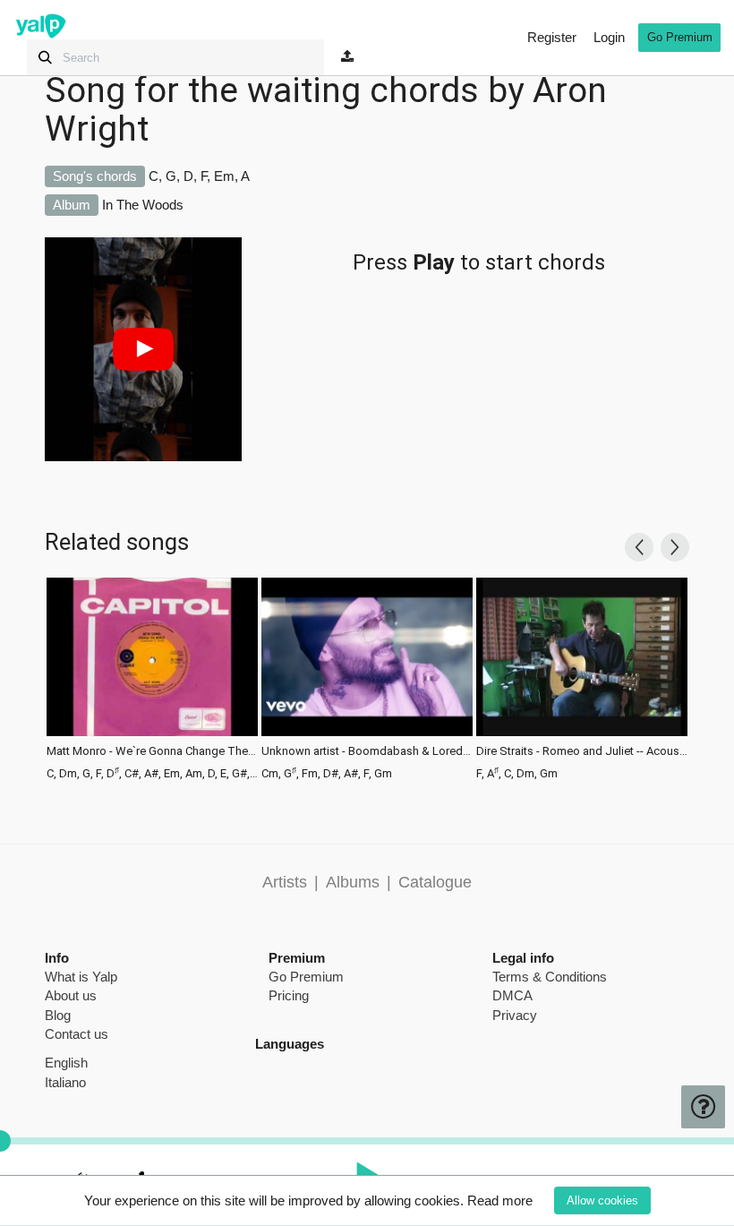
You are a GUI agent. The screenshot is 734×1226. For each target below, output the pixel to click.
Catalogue (435, 882)
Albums (353, 882)
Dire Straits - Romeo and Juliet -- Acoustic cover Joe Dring (581, 751)
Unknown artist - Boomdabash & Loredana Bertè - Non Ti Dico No (367, 751)
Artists (284, 882)
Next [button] (675, 547)
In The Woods (143, 204)
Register (551, 37)
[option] (152, 677)
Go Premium (680, 37)
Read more (500, 1200)
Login (609, 37)
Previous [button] (639, 547)
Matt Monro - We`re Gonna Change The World (152, 751)
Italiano (65, 1082)
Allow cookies (602, 1200)
